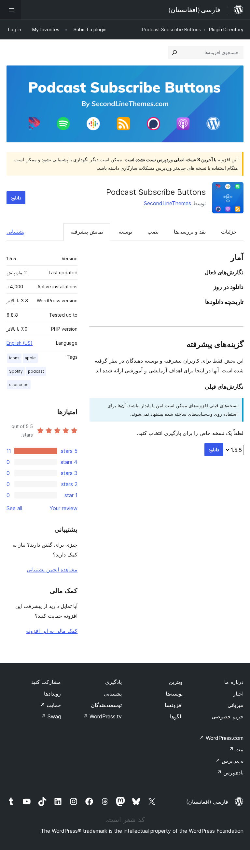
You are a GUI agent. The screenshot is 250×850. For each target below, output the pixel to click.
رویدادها (52, 693)
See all (14, 508)
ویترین (176, 682)
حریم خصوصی (227, 716)
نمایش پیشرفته (86, 231)
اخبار (238, 693)
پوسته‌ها (174, 693)
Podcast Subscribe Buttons (156, 192)
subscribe (19, 384)
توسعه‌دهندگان (106, 705)
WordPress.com (221, 738)
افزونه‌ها (174, 705)
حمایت (50, 705)
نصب (153, 231)
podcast (36, 371)
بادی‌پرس (230, 772)
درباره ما (233, 682)
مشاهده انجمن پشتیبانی (52, 569)
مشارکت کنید (46, 682)
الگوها (176, 716)
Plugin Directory (226, 29)
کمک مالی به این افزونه (51, 630)
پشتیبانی (15, 231)
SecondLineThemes (167, 203)
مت (236, 749)
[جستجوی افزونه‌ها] (174, 52)
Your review (63, 508)
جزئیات (229, 231)
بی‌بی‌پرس (229, 760)
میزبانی (235, 705)
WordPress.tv (102, 716)
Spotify (16, 371)
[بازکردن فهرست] (10, 10)
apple (30, 357)
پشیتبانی (113, 693)
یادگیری (113, 682)
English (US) (20, 343)
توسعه (125, 231)
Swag (51, 716)
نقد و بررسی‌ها (190, 231)
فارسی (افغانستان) (207, 802)
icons (14, 357)
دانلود (16, 197)
